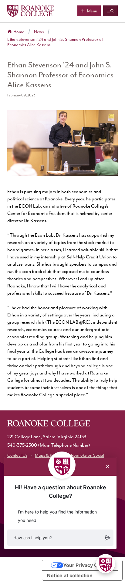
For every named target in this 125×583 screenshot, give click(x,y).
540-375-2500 (22, 445)
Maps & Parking (49, 455)
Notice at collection (70, 575)
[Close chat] (107, 467)
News (39, 31)
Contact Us (17, 455)
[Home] (30, 11)
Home (18, 31)
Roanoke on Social (87, 455)
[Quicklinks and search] (110, 10)
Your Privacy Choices (88, 565)
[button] (60, 538)
